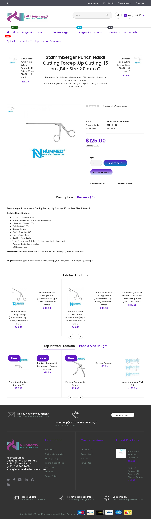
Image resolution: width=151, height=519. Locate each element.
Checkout (140, 3)
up (57, 260)
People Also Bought (93, 346)
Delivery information (54, 454)
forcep (51, 260)
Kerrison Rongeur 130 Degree (75, 384)
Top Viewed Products (59, 346)
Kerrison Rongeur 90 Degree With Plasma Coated (47, 366)
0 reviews (107, 106)
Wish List (84, 458)
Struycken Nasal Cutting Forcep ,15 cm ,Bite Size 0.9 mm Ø (123, 64)
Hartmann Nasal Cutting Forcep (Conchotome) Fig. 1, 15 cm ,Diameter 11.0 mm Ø (18, 317)
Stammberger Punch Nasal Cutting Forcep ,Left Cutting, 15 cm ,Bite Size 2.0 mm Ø (132, 316)
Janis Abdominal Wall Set (132, 384)
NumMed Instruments (118, 121)
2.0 (71, 260)
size (67, 260)
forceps (89, 260)
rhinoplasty (79, 260)
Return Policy (51, 476)
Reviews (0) (86, 197)
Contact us (50, 467)
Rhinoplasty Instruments (94, 77)
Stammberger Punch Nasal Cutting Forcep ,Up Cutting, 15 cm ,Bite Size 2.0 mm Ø (76, 85)
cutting (44, 260)
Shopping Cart (124, 3)
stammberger (20, 260)
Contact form (123, 415)
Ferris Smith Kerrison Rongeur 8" (18, 384)
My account (86, 449)
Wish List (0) (108, 3)
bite (62, 260)
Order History (87, 454)
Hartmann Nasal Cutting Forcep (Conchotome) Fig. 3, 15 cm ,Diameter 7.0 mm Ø (75, 317)
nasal (37, 260)
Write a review (121, 106)
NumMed (49, 77)
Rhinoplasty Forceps (76, 80)
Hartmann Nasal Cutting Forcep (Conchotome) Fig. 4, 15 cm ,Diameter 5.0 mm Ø (104, 298)
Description (64, 197)
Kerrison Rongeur (104, 363)
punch (31, 260)
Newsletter (86, 462)
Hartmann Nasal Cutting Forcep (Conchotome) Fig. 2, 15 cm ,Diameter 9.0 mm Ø (47, 298)
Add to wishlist (97, 183)
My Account (93, 3)
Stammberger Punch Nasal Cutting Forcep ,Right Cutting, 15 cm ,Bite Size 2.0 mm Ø (27, 68)
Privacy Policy (51, 458)
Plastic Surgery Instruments (68, 77)
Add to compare (125, 183)
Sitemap (49, 471)
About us (49, 449)
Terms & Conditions (54, 462)
